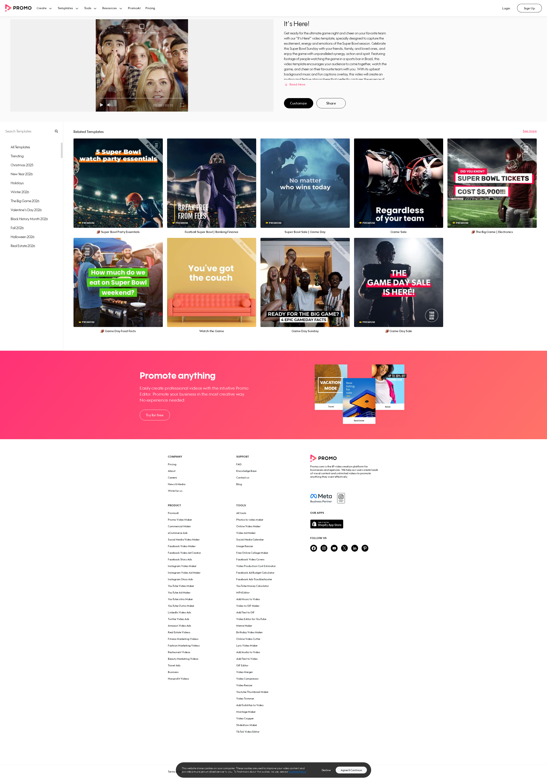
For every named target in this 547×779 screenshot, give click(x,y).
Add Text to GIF (245, 612)
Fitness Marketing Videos (183, 639)
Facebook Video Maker (182, 546)
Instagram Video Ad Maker (184, 572)
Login (506, 8)
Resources (109, 8)
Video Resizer (244, 685)
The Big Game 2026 (25, 201)
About (172, 471)
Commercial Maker (179, 526)
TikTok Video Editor (248, 731)
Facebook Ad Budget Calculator (255, 572)
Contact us (242, 477)
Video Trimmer (245, 698)
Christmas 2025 (22, 165)
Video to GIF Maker (247, 605)
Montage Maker (246, 711)
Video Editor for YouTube (251, 619)
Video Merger (244, 672)
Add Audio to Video (248, 652)
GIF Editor (242, 665)
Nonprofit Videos (178, 678)
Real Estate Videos (179, 632)
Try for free (154, 415)
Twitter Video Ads (178, 619)
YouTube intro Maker (180, 599)
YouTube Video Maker (181, 586)
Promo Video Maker (180, 519)
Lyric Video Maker (247, 645)
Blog (239, 484)
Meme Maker (244, 625)
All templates (20, 147)
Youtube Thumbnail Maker (252, 692)
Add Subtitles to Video (249, 705)
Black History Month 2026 (29, 219)
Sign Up (529, 8)
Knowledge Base (246, 471)
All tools (241, 513)
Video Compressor (247, 678)
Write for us (175, 490)
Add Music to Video (248, 599)
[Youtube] (334, 548)
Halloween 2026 (22, 237)
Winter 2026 (20, 192)
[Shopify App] (344, 524)
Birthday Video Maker (249, 632)
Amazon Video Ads (179, 625)
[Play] (101, 105)
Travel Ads (174, 665)
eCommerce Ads (178, 533)
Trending (17, 156)
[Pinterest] (365, 548)
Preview (118, 178)
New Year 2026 (22, 174)
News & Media (176, 484)
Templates (65, 8)
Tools (87, 8)
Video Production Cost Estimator (256, 566)
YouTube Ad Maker (179, 592)
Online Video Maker (248, 526)
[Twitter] (344, 548)
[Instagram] (341, 498)
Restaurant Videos (179, 652)
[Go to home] (21, 8)
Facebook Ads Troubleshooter (254, 579)
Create (42, 8)
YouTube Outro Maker (181, 605)
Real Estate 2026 (23, 246)
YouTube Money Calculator (252, 586)
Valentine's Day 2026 (26, 210)
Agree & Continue (351, 770)
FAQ (239, 464)
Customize (298, 103)
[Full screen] (182, 105)
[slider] (100, 98)
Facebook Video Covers (250, 559)
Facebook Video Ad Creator (184, 552)
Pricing (150, 8)
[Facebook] (321, 498)
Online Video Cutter (248, 639)
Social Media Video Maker (184, 539)
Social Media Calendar (250, 539)
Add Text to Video (247, 658)
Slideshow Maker (246, 725)
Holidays (17, 183)
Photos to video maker (249, 519)
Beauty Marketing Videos (183, 658)
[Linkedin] (354, 548)
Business (173, 672)
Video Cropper (245, 718)
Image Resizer (244, 546)
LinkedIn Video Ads (179, 612)
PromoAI (134, 8)
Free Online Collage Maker (252, 552)
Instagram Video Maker (182, 566)
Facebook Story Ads (180, 559)
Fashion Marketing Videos (184, 645)
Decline (326, 770)
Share (331, 103)
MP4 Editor (243, 592)
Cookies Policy (297, 771)
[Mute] (110, 105)
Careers (172, 477)
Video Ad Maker (246, 533)
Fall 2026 (17, 228)
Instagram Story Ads (180, 579)
